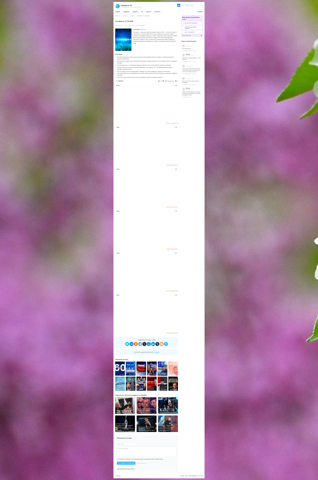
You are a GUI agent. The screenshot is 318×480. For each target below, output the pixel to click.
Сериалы (135, 11)
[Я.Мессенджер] (127, 344)
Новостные (143, 29)
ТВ (142, 11)
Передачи (126, 11)
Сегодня (132, 16)
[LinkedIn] (153, 344)
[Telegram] (140, 344)
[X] (144, 344)
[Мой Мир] (149, 344)
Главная (117, 11)
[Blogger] (162, 344)
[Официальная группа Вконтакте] (178, 6)
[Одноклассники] (136, 344)
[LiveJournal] (157, 344)
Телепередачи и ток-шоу (196, 476)
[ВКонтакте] (131, 344)
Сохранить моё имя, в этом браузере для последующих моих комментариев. (141, 459)
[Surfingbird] (166, 344)
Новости (148, 11)
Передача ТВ (126, 5)
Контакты (157, 11)
